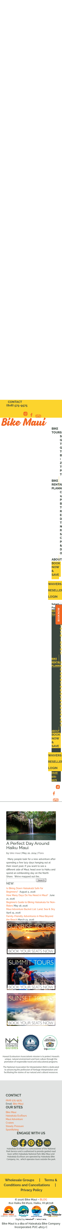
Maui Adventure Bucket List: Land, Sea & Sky (30, 909)
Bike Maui (18, 1103)
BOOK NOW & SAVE (56, 569)
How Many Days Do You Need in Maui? (27, 895)
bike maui (15, 853)
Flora (41, 853)
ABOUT (57, 559)
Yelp (38, 417)
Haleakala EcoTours (16, 1115)
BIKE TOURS (57, 430)
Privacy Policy (31, 1190)
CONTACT (15, 402)
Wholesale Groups (19, 1180)
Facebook (31, 416)
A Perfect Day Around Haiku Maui (27, 845)
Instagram (25, 414)
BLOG (43, 1199)
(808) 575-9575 (16, 405)
